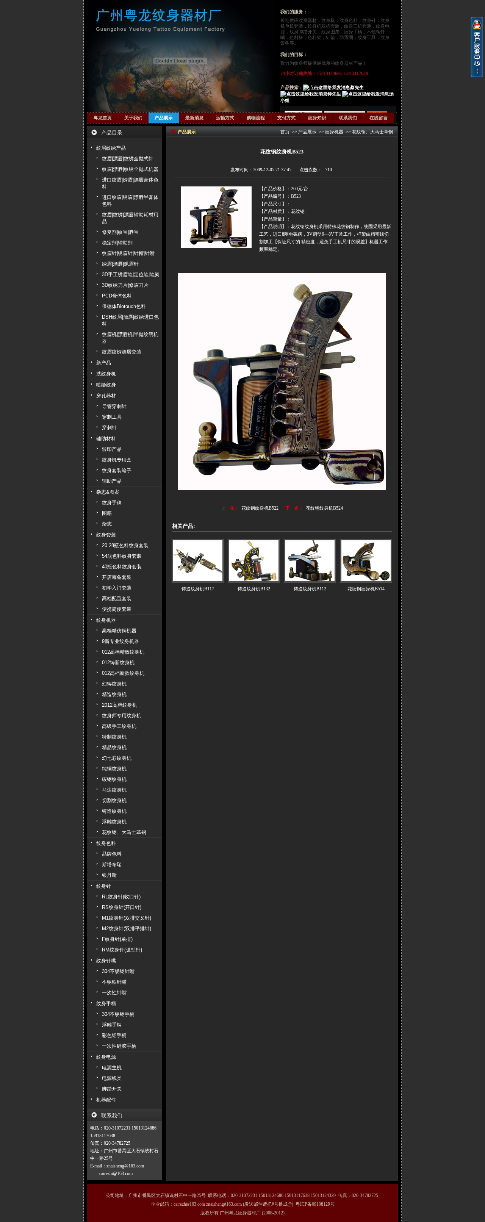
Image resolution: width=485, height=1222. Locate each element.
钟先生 (334, 94)
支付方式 (286, 117)
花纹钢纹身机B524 (324, 508)
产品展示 (164, 117)
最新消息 (194, 117)
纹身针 (369, 20)
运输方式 (225, 117)
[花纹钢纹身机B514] (366, 560)
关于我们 (133, 117)
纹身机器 (334, 132)
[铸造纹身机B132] (253, 560)
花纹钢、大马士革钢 (372, 132)
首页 (284, 132)
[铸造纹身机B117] (197, 560)
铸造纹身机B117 (197, 588)
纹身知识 (317, 117)
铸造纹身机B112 (310, 588)
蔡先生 (357, 87)
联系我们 (348, 117)
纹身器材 (308, 20)
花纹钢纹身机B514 (366, 588)
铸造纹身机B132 (254, 588)
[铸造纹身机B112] (310, 560)
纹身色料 (349, 20)
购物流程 (256, 117)
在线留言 (378, 117)
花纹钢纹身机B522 (259, 508)
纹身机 (328, 20)
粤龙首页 (103, 117)
